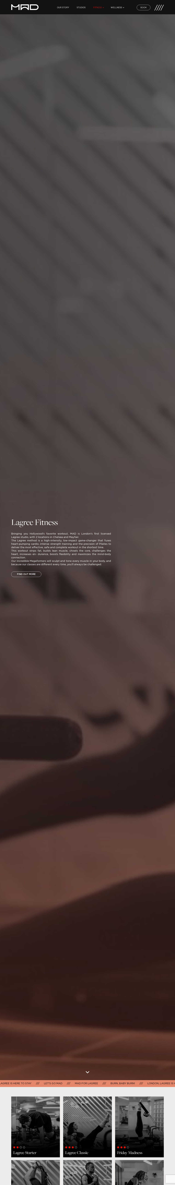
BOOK (143, 7)
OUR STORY (63, 7)
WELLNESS (116, 7)
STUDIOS (81, 7)
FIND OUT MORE (26, 574)
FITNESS (97, 7)
